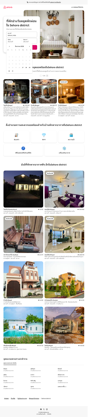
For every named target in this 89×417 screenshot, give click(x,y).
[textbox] (14, 42)
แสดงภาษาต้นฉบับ (55, 2)
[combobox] (22, 35)
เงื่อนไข (49, 414)
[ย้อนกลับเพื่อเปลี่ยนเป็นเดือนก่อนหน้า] (9, 46)
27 (22, 67)
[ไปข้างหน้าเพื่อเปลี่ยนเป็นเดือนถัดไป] (29, 46)
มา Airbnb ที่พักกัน (77, 7)
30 (9, 71)
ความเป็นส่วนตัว (41, 414)
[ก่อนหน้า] (40, 75)
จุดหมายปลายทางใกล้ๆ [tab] (9, 363)
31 (12, 71)
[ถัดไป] (47, 75)
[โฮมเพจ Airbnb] (7, 7)
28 (26, 67)
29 (29, 67)
